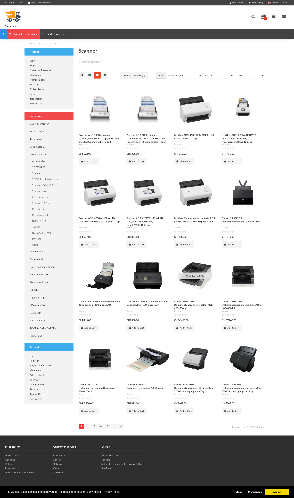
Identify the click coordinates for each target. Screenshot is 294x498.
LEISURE (34, 289)
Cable (34, 244)
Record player (37, 131)
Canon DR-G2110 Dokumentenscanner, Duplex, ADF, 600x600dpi (241, 305)
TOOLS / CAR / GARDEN (43, 328)
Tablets (35, 226)
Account (57, 459)
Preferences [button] (255, 492)
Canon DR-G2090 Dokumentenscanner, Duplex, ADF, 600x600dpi (193, 305)
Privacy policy (12, 468)
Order (56, 468)
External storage (40, 197)
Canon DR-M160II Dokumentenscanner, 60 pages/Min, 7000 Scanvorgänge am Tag (194, 388)
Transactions (37, 98)
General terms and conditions (21, 472)
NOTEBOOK (38, 220)
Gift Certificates (110, 455)
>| (121, 426)
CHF (285, 2)
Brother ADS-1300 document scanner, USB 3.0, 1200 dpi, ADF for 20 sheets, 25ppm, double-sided (99, 138)
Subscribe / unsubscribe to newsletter (121, 463)
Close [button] (238, 492)
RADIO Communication (42, 266)
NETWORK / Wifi (40, 232)
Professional (36, 259)
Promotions (36, 335)
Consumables (37, 251)
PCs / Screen (38, 208)
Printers (35, 238)
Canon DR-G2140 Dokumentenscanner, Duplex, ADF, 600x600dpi (98, 388)
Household (35, 312)
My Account (36, 74)
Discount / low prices (53, 34)
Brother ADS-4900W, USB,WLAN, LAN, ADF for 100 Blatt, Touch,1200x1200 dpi (145, 221)
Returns (34, 93)
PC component (39, 214)
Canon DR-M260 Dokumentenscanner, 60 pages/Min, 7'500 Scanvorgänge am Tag (242, 388)
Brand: (161, 75)
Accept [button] (277, 492)
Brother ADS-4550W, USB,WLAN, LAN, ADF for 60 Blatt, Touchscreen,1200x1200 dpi (240, 138)
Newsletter (36, 103)
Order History (37, 89)
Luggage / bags (38, 297)
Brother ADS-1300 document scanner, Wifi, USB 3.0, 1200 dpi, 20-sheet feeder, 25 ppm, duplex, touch (146, 138)
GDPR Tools (11, 455)
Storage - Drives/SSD (42, 185)
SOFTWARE (37, 167)
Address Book (37, 79)
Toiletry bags (37, 139)
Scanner (54, 43)
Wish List (34, 84)
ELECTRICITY (37, 320)
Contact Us (59, 455)
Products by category (24, 34)
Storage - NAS (38, 191)
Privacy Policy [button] (111, 491)
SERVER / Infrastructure (44, 179)
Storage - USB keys (41, 202)
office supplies (37, 305)
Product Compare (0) (134, 75)
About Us (10, 459)
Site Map (106, 468)
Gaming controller (39, 123)
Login (32, 60)
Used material (37, 146)
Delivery (9, 463)
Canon (225, 227)
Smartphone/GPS (39, 274)
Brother (83, 144)
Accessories (37, 161)
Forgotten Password (41, 70)
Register (34, 65)
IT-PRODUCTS (41, 43)
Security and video (39, 282)
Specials (105, 459)
